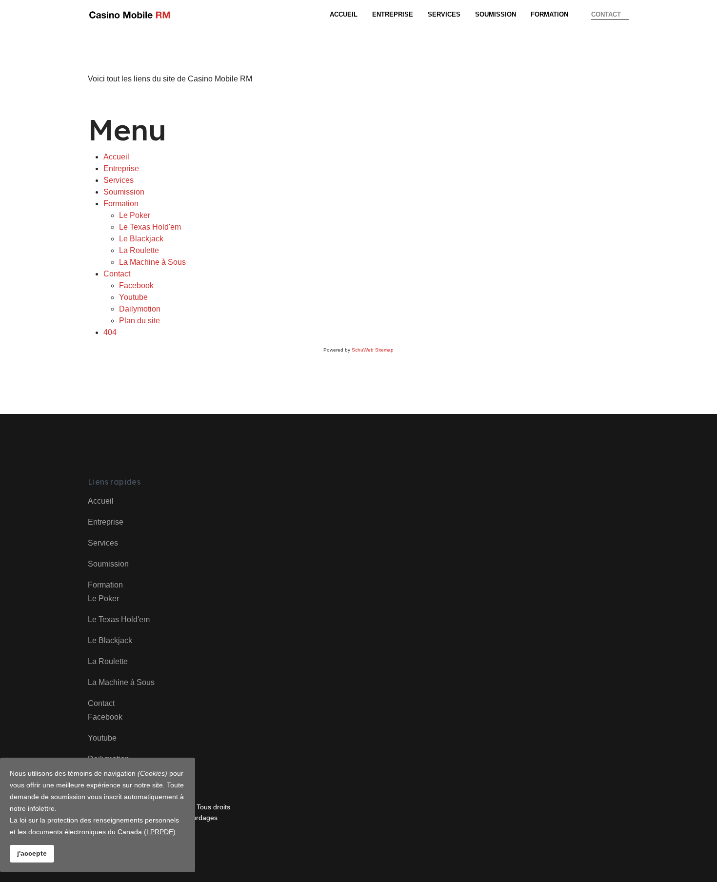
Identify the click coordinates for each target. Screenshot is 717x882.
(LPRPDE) (160, 832)
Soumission (495, 14)
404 (110, 332)
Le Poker (134, 215)
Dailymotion (139, 309)
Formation (549, 14)
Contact (606, 14)
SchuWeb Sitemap (373, 350)
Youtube (133, 297)
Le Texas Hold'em (150, 227)
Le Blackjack (141, 239)
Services (444, 14)
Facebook (136, 285)
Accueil (344, 14)
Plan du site (139, 320)
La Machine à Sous (152, 262)
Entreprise (392, 14)
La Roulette (139, 250)
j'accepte (32, 853)
